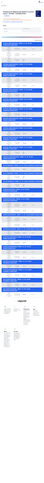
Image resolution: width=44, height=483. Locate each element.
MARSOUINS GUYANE (17, 60)
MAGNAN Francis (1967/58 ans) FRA (9, 70)
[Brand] (40, 2)
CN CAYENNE (16, 169)
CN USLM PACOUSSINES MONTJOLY (17, 54)
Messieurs (6, 31)
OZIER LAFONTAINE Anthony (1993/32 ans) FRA (9, 54)
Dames (5, 28)
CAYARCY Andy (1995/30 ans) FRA (9, 60)
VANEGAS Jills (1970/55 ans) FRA (9, 162)
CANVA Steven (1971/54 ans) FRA (9, 105)
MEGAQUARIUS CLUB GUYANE (17, 49)
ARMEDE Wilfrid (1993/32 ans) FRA (9, 49)
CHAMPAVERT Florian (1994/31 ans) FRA (9, 85)
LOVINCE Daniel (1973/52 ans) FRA (9, 169)
